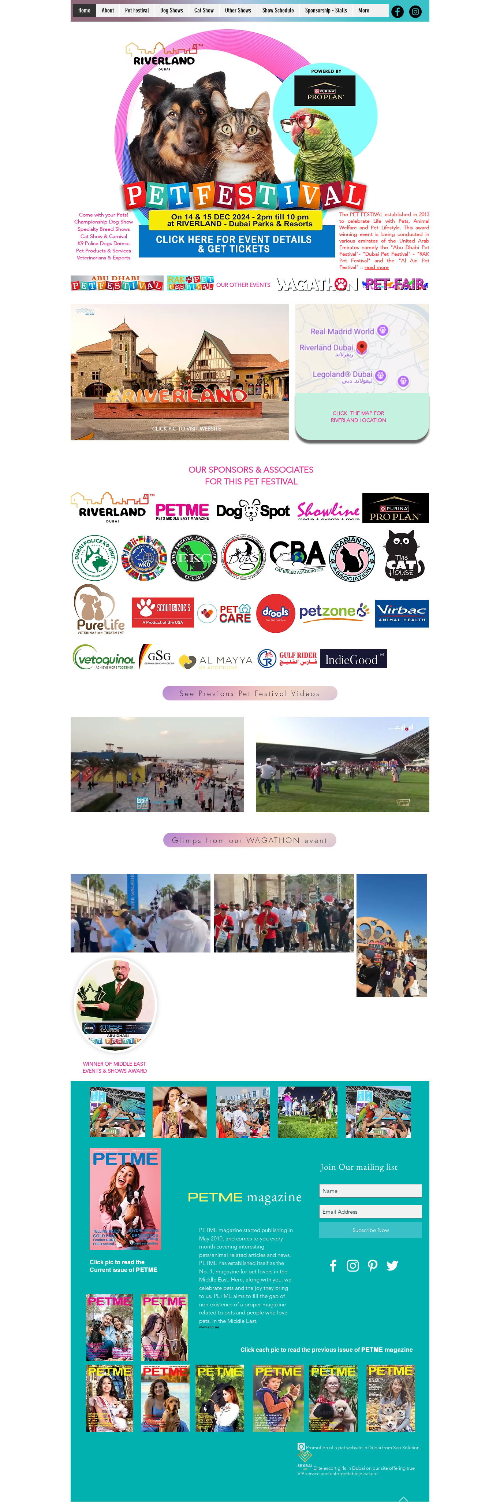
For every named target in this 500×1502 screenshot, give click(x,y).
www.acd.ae (209, 1327)
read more (377, 267)
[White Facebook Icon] (333, 1266)
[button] (234, 804)
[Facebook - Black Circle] (397, 11)
